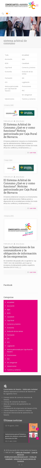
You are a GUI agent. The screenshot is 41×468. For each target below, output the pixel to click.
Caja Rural (8, 67)
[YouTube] (22, 465)
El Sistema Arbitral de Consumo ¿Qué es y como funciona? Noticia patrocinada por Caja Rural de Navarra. (20, 131)
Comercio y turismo (28, 67)
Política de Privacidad (22, 452)
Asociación (8, 59)
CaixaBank (25, 63)
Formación (8, 78)
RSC (23, 91)
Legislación (25, 82)
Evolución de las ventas (27, 73)
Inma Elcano (20, 121)
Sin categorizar (27, 95)
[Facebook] (19, 465)
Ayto (23, 59)
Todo (7, 55)
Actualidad (25, 55)
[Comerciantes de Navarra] (20, 5)
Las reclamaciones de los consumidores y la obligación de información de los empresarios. (20, 251)
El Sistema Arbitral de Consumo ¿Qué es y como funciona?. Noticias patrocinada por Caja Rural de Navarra (20, 186)
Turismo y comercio (29, 99)
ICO (6, 82)
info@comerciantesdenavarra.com (16, 457)
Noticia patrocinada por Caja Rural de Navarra (11, 88)
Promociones (26, 86)
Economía (8, 72)
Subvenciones (9, 99)
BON (6, 63)
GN (23, 78)
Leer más (33, 153)
